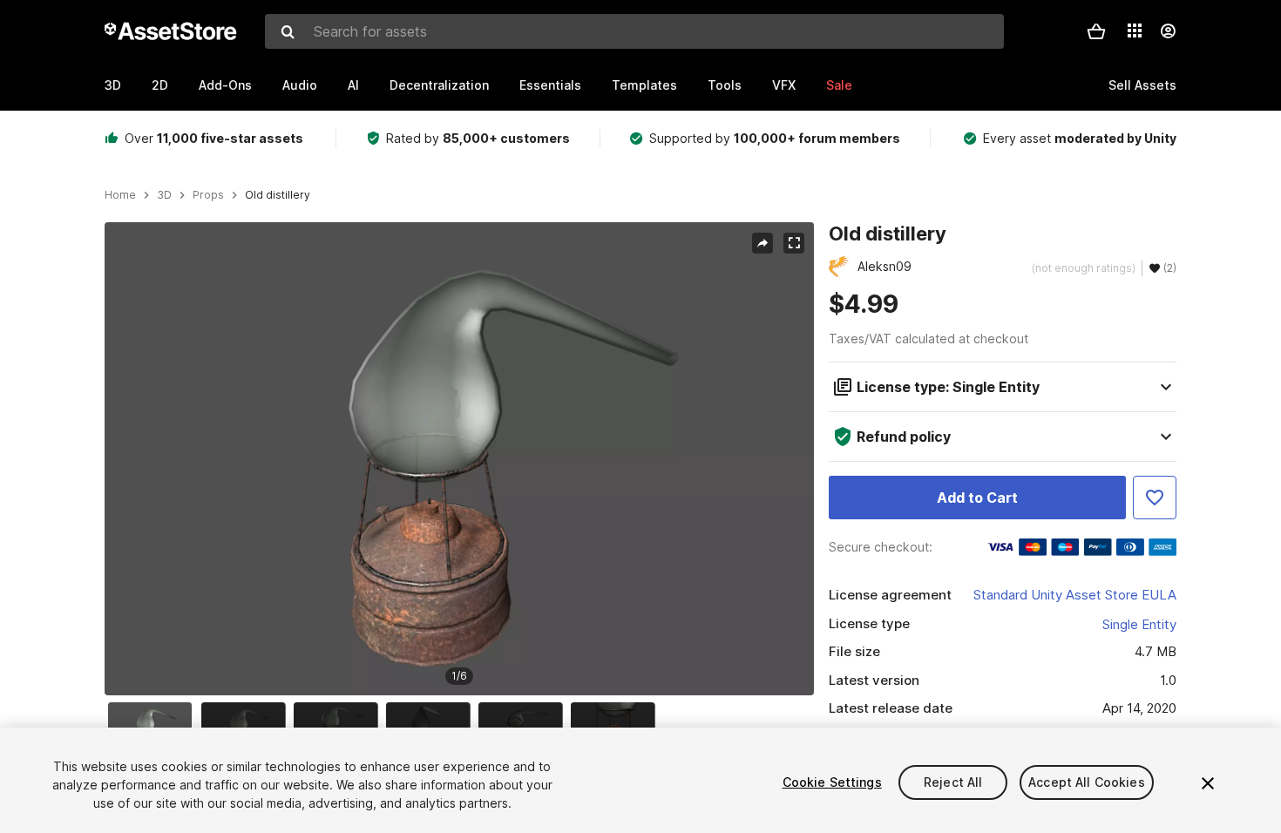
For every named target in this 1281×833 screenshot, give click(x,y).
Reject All (953, 782)
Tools (725, 85)
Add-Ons (225, 85)
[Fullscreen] (793, 243)
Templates (644, 85)
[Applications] (1134, 30)
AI (353, 85)
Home (120, 195)
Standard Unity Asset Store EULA (1074, 594)
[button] (1096, 31)
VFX (784, 85)
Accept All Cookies (1086, 782)
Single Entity (1139, 624)
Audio (299, 85)
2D (160, 85)
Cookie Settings (832, 782)
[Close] (1207, 783)
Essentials (550, 85)
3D (113, 85)
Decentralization (439, 85)
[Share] (762, 243)
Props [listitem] (208, 195)
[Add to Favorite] (1154, 497)
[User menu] (1167, 31)
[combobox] (634, 31)
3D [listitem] (164, 195)
